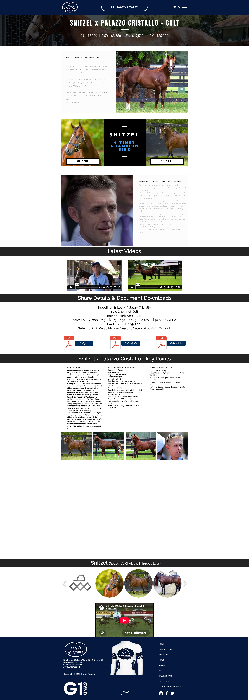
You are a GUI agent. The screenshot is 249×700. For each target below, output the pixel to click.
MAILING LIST (165, 665)
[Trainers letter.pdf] (161, 343)
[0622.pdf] (69, 343)
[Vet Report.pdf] (115, 343)
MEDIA (162, 670)
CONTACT (164, 681)
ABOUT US (164, 654)
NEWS (161, 660)
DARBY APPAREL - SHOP (170, 686)
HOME (162, 644)
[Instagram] (161, 693)
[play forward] (184, 583)
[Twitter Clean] (172, 693)
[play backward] (64, 583)
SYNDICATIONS (166, 649)
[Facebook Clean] (167, 693)
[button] (82, 161)
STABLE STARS (165, 676)
